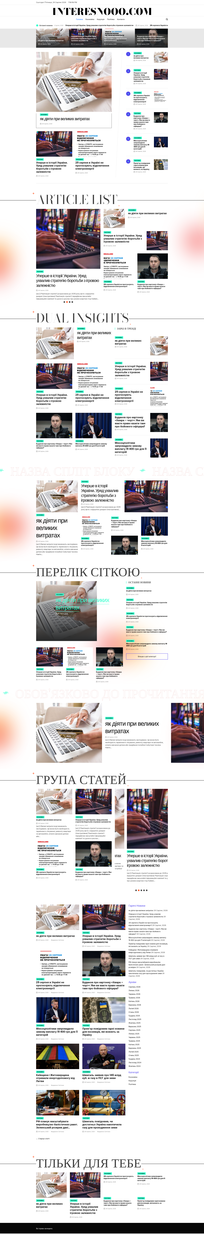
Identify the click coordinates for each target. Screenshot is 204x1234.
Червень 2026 (134, 994)
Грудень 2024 (134, 1059)
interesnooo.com (102, 11)
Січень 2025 (134, 1055)
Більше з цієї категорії (147, 656)
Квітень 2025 (134, 1044)
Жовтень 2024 (134, 1066)
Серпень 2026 (134, 987)
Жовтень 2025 (134, 1023)
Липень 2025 (134, 1034)
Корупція (100, 19)
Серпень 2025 (134, 1030)
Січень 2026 (134, 1012)
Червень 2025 (134, 1037)
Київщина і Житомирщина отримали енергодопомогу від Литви (55, 1078)
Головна (79, 19)
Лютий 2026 (134, 1008)
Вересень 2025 (135, 1026)
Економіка (90, 19)
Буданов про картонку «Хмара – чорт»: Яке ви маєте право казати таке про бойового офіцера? (151, 38)
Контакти (121, 19)
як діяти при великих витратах (51, 40)
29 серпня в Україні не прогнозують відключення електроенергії (104, 25)
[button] (36, 37)
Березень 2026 (135, 1005)
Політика (110, 19)
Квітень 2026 (134, 1001)
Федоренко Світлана (57, 940)
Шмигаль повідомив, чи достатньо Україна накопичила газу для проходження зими (101, 1124)
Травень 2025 (134, 1041)
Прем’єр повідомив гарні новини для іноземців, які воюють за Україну (142, 166)
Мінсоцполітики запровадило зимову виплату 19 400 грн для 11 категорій (141, 144)
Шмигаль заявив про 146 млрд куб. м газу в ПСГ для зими (101, 1076)
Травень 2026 (134, 998)
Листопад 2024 (135, 1062)
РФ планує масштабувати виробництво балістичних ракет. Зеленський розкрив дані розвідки (57, 1126)
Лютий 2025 (133, 1052)
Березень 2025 (135, 1048)
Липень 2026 (134, 990)
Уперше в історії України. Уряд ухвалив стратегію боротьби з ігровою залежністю (84, 38)
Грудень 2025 (134, 1016)
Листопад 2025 (135, 1019)
